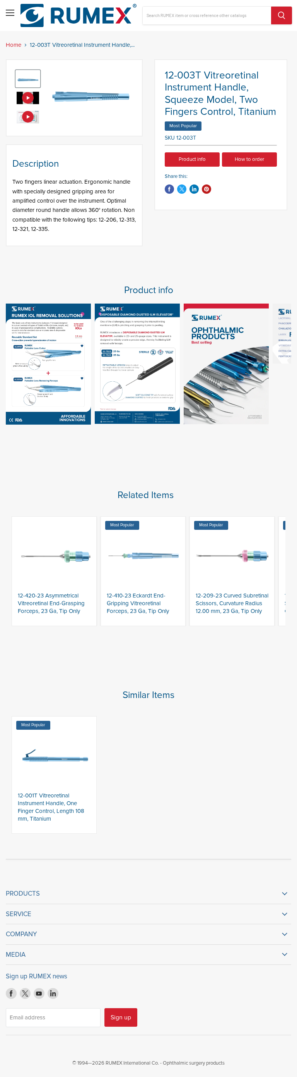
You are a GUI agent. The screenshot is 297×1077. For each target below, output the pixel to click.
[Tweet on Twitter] (181, 189)
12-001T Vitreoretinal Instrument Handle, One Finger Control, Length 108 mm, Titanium (51, 807)
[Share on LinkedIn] (194, 189)
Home (13, 45)
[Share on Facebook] (169, 189)
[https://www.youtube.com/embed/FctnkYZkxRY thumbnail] (27, 97)
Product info (192, 159)
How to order (249, 159)
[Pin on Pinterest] (206, 189)
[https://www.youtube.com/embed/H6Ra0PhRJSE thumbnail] (27, 116)
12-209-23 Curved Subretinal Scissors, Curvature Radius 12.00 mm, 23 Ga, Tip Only (232, 603)
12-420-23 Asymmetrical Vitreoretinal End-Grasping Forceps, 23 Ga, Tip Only (51, 603)
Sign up (121, 1017)
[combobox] (207, 15)
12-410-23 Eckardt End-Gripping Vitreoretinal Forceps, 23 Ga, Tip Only (138, 603)
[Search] (281, 15)
